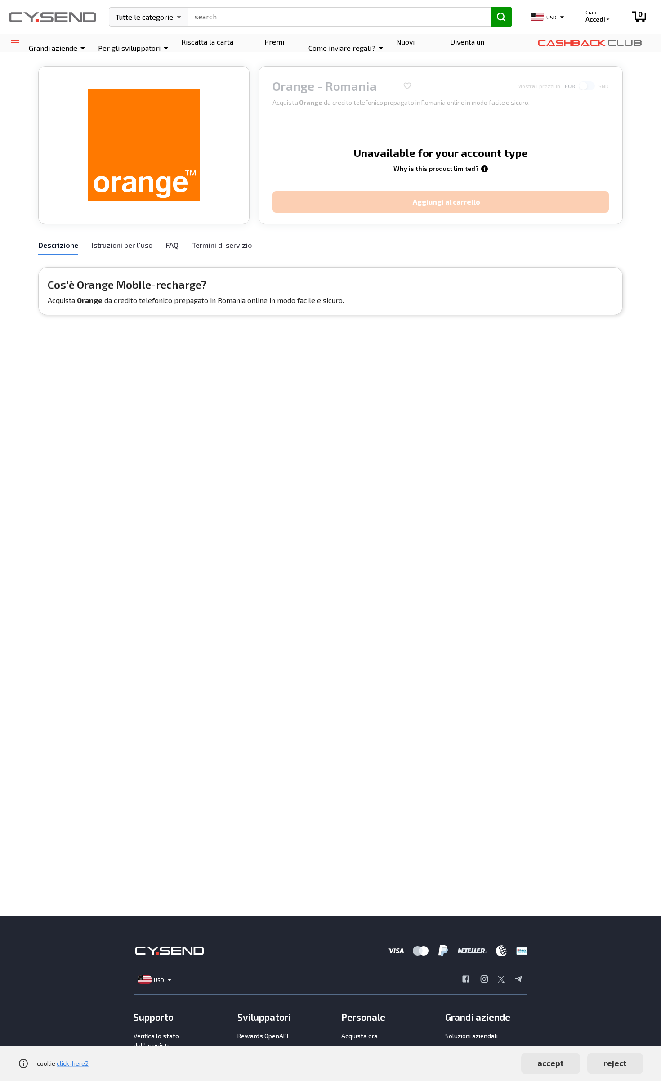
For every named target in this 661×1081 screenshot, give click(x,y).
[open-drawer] (14, 43)
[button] (58, 48)
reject (615, 1063)
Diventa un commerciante (473, 47)
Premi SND (274, 47)
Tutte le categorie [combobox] (144, 17)
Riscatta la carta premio (207, 47)
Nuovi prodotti (409, 47)
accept (550, 1063)
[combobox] (336, 16)
